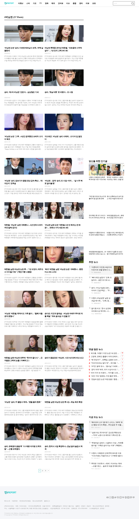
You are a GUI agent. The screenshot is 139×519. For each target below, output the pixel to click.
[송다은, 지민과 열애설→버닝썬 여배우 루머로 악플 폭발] (64, 308)
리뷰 (87, 3)
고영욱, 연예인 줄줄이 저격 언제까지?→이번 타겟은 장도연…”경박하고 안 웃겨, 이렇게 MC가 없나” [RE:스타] (105, 356)
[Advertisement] (106, 333)
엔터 (81, 3)
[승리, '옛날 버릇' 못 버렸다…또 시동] (64, 87)
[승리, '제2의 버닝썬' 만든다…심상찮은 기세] (23, 87)
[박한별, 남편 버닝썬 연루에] (23, 352)
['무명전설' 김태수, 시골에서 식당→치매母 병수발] (106, 445)
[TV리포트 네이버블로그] (133, 498)
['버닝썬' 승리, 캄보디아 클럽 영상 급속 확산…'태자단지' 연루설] (23, 175)
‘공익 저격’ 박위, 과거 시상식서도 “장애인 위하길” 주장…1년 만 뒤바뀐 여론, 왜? (105, 369)
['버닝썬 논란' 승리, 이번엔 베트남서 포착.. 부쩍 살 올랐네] (23, 42)
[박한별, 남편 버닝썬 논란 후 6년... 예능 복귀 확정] (64, 396)
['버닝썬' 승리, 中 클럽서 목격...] (23, 396)
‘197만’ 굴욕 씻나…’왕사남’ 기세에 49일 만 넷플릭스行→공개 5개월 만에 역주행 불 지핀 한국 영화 (105, 366)
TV (40, 3)
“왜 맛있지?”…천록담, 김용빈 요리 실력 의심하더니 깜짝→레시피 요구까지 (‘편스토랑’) (105, 360)
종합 (74, 3)
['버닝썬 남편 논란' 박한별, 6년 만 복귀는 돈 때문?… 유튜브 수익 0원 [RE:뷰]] (64, 219)
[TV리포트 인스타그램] (110, 498)
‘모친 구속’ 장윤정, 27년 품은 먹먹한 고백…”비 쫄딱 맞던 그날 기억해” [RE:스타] (105, 376)
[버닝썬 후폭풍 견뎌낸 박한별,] (64, 42)
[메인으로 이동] (9, 4)
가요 (34, 3)
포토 (94, 3)
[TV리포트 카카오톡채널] (131, 498)
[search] (132, 3)
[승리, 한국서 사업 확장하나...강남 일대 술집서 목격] (64, 441)
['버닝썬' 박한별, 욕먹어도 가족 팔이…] (23, 308)
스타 (28, 3)
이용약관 (14, 501)
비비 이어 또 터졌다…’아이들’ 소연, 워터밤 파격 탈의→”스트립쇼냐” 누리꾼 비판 (105, 373)
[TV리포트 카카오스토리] (128, 498)
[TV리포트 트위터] (115, 498)
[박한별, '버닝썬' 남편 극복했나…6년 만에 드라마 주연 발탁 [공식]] (23, 219)
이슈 (68, 3)
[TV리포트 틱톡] (113, 498)
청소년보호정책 (37, 501)
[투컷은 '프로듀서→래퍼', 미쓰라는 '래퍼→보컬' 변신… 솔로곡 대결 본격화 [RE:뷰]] (106, 466)
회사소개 (7, 501)
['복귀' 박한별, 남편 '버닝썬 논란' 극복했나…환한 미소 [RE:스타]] (64, 264)
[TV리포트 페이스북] (118, 498)
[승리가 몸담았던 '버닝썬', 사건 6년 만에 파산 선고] (64, 352)
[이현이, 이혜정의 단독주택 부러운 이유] (106, 456)
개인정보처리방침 (25, 501)
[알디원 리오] (106, 311)
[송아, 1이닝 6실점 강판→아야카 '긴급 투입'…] (106, 290)
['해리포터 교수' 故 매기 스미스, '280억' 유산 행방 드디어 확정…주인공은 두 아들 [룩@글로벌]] (106, 425)
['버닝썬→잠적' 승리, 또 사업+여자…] (64, 175)
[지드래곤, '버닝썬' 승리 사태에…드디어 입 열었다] (64, 131)
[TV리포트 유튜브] (107, 498)
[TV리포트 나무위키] (126, 498)
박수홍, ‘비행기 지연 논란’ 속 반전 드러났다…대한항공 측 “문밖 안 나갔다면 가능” (105, 353)
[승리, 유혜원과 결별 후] (23, 441)
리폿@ (20, 3)
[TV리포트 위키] (123, 498)
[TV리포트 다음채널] (120, 498)
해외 (53, 3)
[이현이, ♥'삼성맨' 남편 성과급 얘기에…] (106, 301)
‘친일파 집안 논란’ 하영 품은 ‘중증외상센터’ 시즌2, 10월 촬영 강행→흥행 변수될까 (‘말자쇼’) (105, 379)
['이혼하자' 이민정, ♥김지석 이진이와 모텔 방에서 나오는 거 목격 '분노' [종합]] (106, 270)
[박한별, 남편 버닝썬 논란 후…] (23, 264)
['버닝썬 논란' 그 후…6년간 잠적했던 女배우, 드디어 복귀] (23, 131)
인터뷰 (60, 3)
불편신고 (47, 501)
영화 (46, 3)
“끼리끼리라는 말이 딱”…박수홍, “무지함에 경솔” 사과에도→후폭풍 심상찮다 (105, 363)
